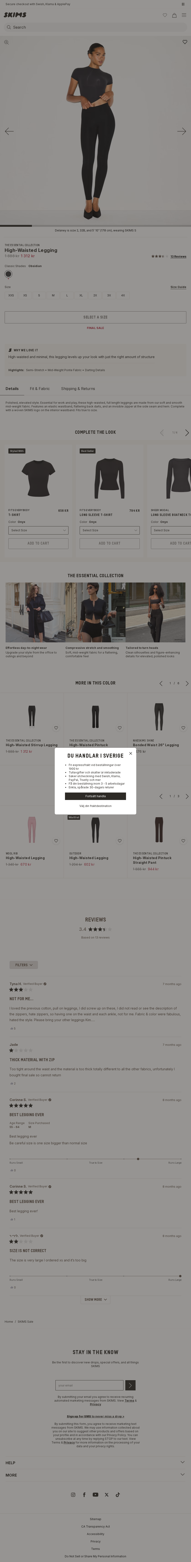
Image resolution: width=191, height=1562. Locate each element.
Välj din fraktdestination (95, 806)
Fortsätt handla (95, 796)
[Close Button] (130, 753)
